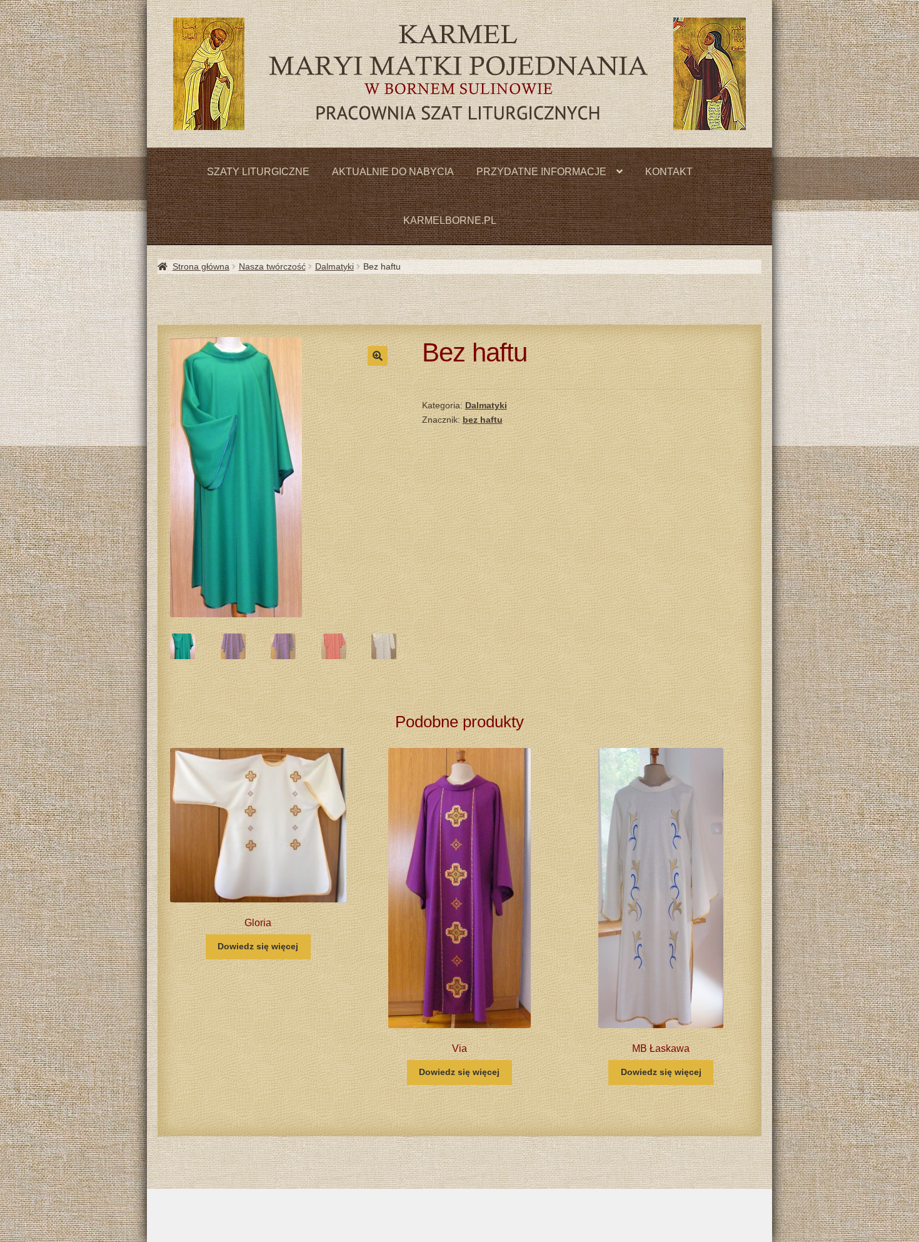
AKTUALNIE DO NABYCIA (393, 171)
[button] (378, 356)
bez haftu (483, 420)
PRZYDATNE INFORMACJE (541, 171)
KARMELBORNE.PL (449, 220)
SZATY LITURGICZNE (258, 171)
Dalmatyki (334, 266)
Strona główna (201, 266)
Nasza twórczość (272, 266)
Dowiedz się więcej (258, 946)
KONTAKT (669, 171)
